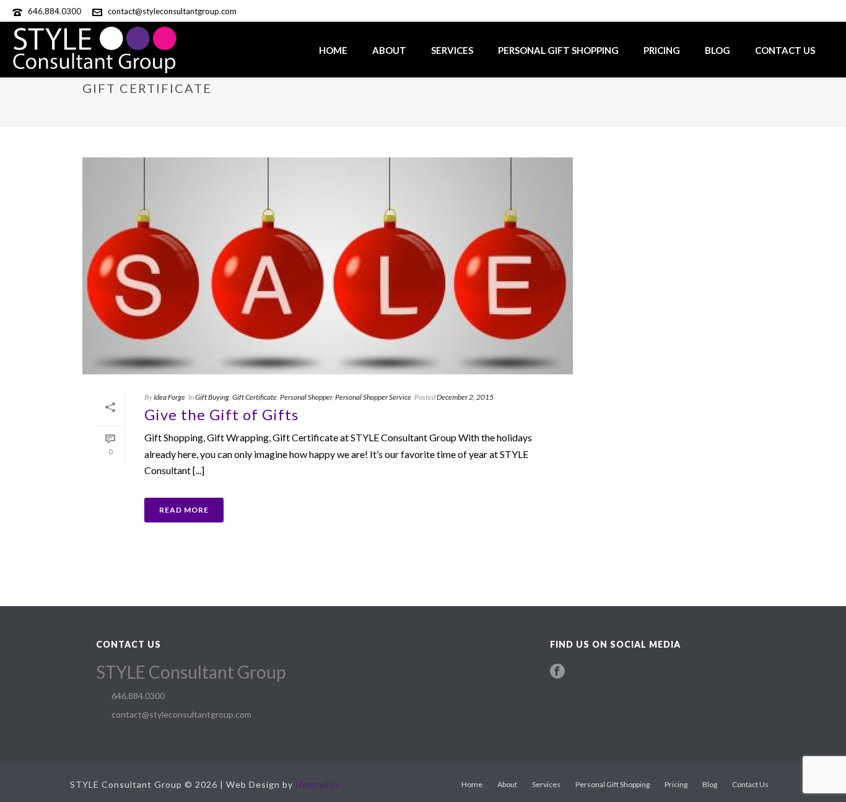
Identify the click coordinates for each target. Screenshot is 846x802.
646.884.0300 (54, 11)
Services (452, 50)
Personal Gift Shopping (558, 50)
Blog (717, 50)
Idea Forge (169, 397)
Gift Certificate (254, 397)
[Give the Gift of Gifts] (327, 265)
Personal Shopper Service (373, 397)
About (389, 50)
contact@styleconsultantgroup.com (172, 11)
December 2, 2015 (465, 397)
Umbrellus (317, 784)
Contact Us (785, 50)
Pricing (661, 50)
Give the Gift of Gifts (221, 414)
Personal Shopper (306, 397)
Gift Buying (731, 114)
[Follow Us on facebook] (557, 672)
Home (333, 50)
